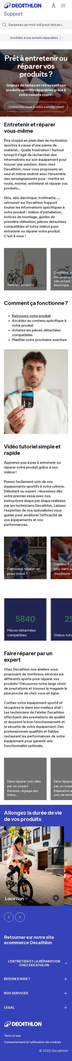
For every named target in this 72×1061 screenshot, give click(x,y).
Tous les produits (20, 285)
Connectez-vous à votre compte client (36, 106)
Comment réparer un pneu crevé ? (23, 571)
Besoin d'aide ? (17, 979)
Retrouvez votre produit (31, 316)
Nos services (16, 993)
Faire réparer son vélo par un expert (24, 783)
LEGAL (9, 1007)
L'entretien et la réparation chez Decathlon (34, 963)
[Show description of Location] (56, 898)
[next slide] (20, 917)
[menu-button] (63, 5)
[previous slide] (9, 917)
